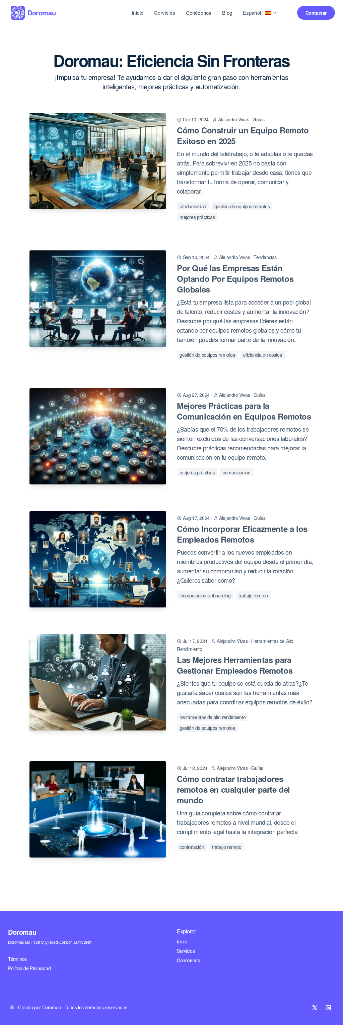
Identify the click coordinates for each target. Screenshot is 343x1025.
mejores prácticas (197, 217)
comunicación (236, 472)
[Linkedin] (328, 1007)
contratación (192, 846)
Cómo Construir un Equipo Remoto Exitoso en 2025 (243, 135)
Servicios (164, 12)
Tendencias (265, 257)
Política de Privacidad (29, 968)
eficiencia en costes (262, 354)
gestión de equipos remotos (242, 206)
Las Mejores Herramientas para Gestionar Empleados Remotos (234, 665)
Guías (259, 119)
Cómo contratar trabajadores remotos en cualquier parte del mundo (233, 789)
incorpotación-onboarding (205, 595)
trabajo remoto (253, 595)
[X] (315, 1007)
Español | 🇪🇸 (257, 12)
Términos (17, 958)
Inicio (137, 12)
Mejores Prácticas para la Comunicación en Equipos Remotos (244, 411)
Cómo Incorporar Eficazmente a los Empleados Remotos (242, 534)
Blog (227, 12)
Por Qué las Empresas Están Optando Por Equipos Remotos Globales (235, 278)
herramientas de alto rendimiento (213, 717)
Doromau (22, 932)
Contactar (316, 12)
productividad (193, 206)
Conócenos (198, 12)
